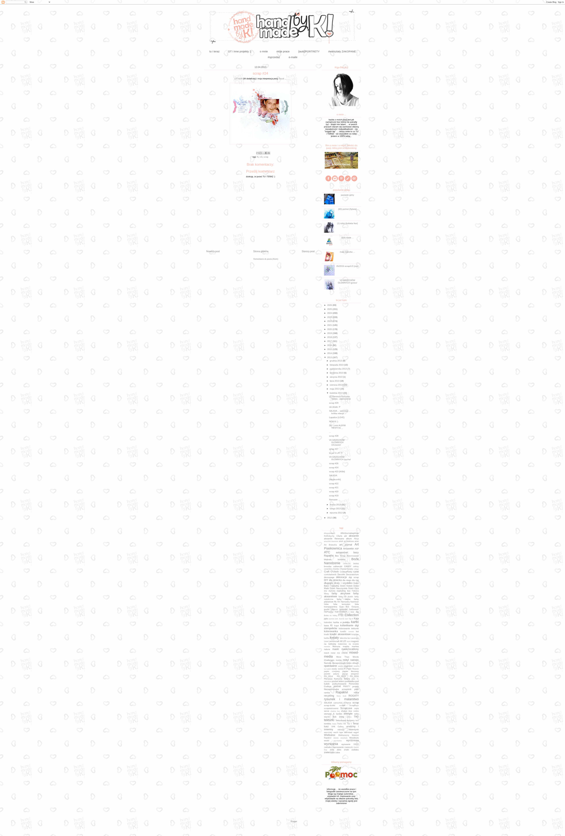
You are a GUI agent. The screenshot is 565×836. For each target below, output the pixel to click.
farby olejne (344, 599)
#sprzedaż (274, 57)
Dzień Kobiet (346, 586)
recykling (329, 695)
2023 (330, 317)
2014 (330, 353)
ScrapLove (346, 708)
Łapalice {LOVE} (336, 417)
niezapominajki (339, 663)
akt (345, 536)
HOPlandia (328, 612)
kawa (326, 625)
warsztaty (328, 732)
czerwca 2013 (336, 385)
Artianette (348, 548)
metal (333, 653)
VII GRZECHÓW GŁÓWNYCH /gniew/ (347, 281)
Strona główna (260, 251)
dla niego (347, 580)
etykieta (332, 591)
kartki (355, 622)
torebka (327, 723)
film (338, 602)
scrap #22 (333, 483)
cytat (356, 571)
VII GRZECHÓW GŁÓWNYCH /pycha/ (340, 458)
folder (326, 604)
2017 (330, 341)
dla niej (355, 580)
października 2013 (338, 369)
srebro (356, 711)
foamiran (354, 601)
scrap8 (342, 705)
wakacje (341, 730)
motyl (346, 660)
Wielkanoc (329, 735)
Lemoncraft (334, 641)
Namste (327, 663)
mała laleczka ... (347, 252)
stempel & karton (333, 714)
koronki (351, 631)
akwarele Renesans (334, 538)
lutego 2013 (335, 508)
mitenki (345, 653)
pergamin (355, 674)
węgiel (356, 732)
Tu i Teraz (353, 723)
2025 (330, 309)
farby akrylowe (341, 593)
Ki (258, 157)
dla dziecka (335, 580)
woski (326, 740)
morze (339, 660)
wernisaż (348, 732)
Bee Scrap (340, 556)
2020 (330, 329)
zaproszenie (338, 747)
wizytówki (343, 738)
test (357, 720)
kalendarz (328, 622)
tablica (349, 717)
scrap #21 (333, 487)
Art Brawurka (330, 545)
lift (341, 641)
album (349, 538)
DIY (326, 580)
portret (337, 686)
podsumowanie (339, 684)
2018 (330, 337)
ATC (327, 552)
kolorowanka (331, 631)
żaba (337, 752)
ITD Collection (348, 615)
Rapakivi (342, 692)
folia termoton (341, 604)
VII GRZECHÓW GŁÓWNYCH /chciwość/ (336, 442)
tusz (326, 726)
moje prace (283, 51)
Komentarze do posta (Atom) (266, 259)
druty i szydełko (343, 583)
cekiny (356, 566)
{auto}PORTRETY (309, 51)
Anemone (334, 541)
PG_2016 (354, 676)
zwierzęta (329, 752)
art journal (345, 544)
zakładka (328, 747)
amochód (327, 541)
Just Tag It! (349, 619)
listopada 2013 (337, 365)
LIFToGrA (238, 79)
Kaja (356, 618)
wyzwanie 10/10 (350, 744)
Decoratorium (352, 574)
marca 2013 (336, 504)
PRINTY (346, 687)
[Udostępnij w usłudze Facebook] (266, 153)
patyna (336, 674)
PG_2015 (341, 676)
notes (349, 663)
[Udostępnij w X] (263, 153)
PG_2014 (328, 676)
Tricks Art (341, 724)
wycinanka (338, 741)
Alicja (356, 539)
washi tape (338, 732)
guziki (326, 609)
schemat (347, 703)
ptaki (356, 689)
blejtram (327, 559)
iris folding (333, 615)
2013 (330, 357)
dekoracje (341, 577)
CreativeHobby (346, 572)
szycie (327, 717)
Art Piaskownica (341, 546)
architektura (349, 541)
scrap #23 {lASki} (337, 471)
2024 (330, 313)
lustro (349, 641)
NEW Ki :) (333, 421)
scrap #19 (333, 495)
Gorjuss (355, 606)
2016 (330, 345)
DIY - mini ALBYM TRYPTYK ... (337, 426)
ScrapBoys (354, 705)
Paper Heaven (353, 669)
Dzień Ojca (353, 588)
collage (356, 569)
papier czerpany (332, 671)
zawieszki (348, 747)
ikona (326, 615)
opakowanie (330, 665)
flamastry (345, 601)
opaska (340, 666)
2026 (330, 305)
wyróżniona (352, 740)
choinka (336, 569)
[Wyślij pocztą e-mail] (257, 153)
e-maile (293, 57)
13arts (339, 536)
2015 (330, 349)
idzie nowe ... (347, 237)
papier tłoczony (350, 671)
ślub (334, 717)
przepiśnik (346, 689)
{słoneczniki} (335, 479)
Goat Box (344, 607)
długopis (328, 583)
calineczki (337, 566)
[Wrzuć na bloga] (260, 153)
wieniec (336, 738)
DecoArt (341, 574)
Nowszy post (213, 251)
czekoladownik (330, 575)
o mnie (264, 51)
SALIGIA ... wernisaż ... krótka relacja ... (339, 412)
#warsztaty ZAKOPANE (342, 51)
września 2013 (337, 373)
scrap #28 (333, 436)
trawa (334, 724)
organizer (348, 666)
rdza (356, 692)
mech (326, 653)
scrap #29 (333, 403)
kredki (326, 634)
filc (335, 601)
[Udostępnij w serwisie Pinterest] (268, 153)
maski (335, 649)
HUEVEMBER (341, 612)
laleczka (343, 638)
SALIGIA (333, 475)
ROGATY (354, 695)
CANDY (347, 566)
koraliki (343, 631)
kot (357, 631)
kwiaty (334, 637)
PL (358, 679)
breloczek (347, 563)
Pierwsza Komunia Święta (337, 679)
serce (326, 711)
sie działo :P (334, 407)
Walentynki (354, 729)
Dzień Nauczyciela (338, 588)
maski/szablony (350, 649)
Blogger (294, 821)
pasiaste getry (347, 195)
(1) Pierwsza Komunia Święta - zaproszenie (340, 397)
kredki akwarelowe (340, 634)
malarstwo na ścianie (348, 644)
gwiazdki (343, 609)
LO (261, 157)
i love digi (354, 612)
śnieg (341, 717)
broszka (327, 566)
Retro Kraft (341, 696)
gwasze (334, 609)
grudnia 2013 (336, 361)
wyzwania (331, 744)
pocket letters (338, 681)
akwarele (354, 535)
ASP (357, 549)
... (330, 432)
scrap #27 (333, 449)
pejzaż (345, 674)
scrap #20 (333, 491)
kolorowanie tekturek (349, 628)
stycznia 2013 (336, 512)
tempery (351, 720)
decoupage (329, 577)
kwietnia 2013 (336, 393)
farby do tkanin (346, 597)
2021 (330, 325)
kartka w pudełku (341, 622)
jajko (326, 618)
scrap (266, 157)
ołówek (355, 663)
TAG (356, 716)
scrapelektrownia (331, 708)
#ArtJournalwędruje (350, 533)
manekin (327, 646)
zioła (332, 749)
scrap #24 (333, 467)
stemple (348, 713)
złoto (339, 749)
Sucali (281, 79)
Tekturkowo (340, 720)
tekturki (329, 720)
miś (338, 653)
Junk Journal (339, 619)
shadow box (335, 711)
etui (325, 591)
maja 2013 (335, 389)
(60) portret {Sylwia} (347, 209)
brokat (356, 564)
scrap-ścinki (329, 705)
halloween (354, 609)
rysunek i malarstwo (341, 699)
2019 (330, 333)
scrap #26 (333, 463)
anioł (341, 541)
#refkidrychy (329, 536)
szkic (356, 714)
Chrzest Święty (346, 569)
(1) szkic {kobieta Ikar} (347, 223)
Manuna (336, 646)
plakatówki (327, 681)
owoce (340, 669)
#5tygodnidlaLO (329, 533)
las (349, 638)
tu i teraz (214, 51)
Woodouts (354, 738)
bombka (341, 559)
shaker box (346, 711)
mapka (346, 646)
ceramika (328, 569)
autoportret (342, 552)
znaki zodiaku (351, 749)
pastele (327, 674)
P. (345, 669)
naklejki (354, 660)
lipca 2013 (335, 381)
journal (331, 619)
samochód (337, 703)
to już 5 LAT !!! (336, 453)
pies (353, 679)
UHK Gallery (337, 727)
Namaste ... (334, 499)
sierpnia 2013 (336, 377)
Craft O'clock (331, 571)
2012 (330, 517)
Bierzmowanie (353, 556)
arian (357, 541)
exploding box (343, 591)
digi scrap (354, 577)
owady (334, 669)
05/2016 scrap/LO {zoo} (347, 266)
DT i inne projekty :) (239, 51)
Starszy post (308, 251)
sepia (356, 708)
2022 (330, 321)
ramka (327, 692)
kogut (336, 626)
